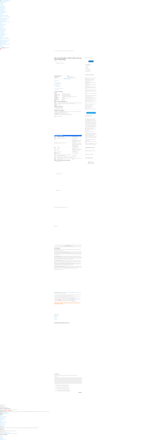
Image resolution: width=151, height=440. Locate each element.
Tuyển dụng (1, 418)
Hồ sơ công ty (2, 13)
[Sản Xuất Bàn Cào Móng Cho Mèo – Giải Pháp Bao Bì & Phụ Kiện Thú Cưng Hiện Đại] (91, 132)
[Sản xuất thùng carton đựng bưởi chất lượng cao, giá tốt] (91, 138)
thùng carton (69, 292)
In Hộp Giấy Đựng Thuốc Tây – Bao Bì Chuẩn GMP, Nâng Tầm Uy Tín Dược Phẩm (68, 328)
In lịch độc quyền (2, 9)
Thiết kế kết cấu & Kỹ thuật (3, 41)
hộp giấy (72, 292)
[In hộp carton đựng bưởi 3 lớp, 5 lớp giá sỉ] (89, 135)
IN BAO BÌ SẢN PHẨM (3, 2)
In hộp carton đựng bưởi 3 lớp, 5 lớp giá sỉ (63, 335)
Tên (55, 385)
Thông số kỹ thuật (57, 84)
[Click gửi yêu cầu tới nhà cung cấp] (68, 79)
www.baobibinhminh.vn (6, 413)
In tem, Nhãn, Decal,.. (3, 8)
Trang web (55, 390)
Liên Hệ (1, 420)
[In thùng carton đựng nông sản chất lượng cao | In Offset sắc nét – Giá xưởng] (90, 125)
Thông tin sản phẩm (58, 86)
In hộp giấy (1, 4)
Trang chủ (55, 50)
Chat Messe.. (1, 438)
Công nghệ (1, 22)
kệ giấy (77, 292)
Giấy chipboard (2, 10)
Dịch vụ (1, 17)
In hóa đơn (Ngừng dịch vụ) (3, 11)
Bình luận (55, 376)
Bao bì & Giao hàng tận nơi (58, 83)
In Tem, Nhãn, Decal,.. (88, 70)
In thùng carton (2, 3)
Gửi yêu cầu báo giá (2, 439)
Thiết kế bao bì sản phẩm (3, 42)
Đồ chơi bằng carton (2, 29)
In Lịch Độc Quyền (87, 71)
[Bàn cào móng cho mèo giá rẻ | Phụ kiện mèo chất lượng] (89, 128)
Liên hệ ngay (91, 61)
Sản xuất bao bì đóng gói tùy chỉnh (4, 18)
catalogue (59, 293)
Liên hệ (1, 23)
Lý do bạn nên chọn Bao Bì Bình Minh (5, 16)
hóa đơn (56, 293)
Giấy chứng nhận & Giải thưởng (4, 15)
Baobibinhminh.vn (9, 433)
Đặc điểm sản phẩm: (57, 85)
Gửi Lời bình (80, 392)
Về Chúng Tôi (56, 89)
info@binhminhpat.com (5, 412)
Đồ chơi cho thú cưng (3, 30)
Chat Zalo (1, 436)
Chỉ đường (1, 435)
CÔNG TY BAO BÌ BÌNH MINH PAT (5, 408)
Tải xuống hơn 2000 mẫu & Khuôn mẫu (5, 44)
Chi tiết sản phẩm (57, 82)
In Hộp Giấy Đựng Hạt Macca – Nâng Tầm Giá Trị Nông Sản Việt (67, 351)
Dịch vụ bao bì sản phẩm (3, 416)
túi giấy (75, 292)
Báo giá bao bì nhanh (3, 417)
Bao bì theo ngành (2, 12)
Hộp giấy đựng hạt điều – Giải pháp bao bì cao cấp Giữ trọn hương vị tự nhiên (67, 359)
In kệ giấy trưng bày (2, 28)
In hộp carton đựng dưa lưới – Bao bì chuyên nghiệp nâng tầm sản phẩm (67, 344)
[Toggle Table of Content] (54, 81)
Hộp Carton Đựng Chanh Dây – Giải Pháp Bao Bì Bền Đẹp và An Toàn (68, 368)
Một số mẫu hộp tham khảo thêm (59, 88)
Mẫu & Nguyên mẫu (2, 43)
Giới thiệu (1, 14)
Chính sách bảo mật (2, 419)
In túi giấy (1, 27)
